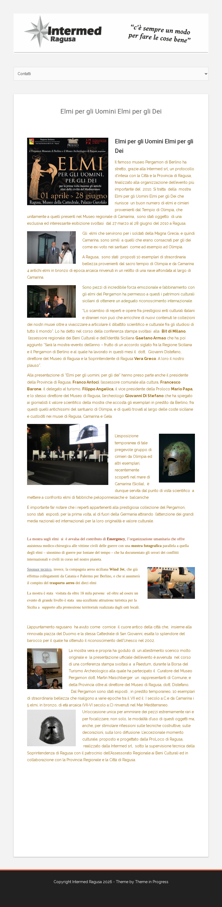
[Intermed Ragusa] (111, 33)
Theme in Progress (151, 882)
